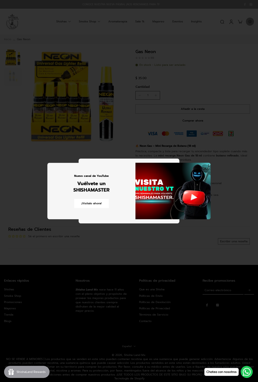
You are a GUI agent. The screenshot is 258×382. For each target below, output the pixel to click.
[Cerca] (205, 168)
